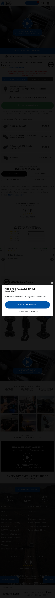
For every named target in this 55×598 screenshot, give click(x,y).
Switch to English (27, 305)
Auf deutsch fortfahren (27, 312)
